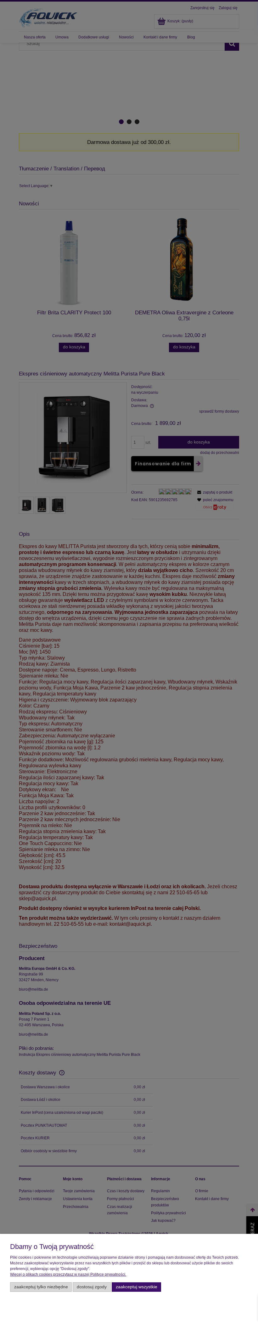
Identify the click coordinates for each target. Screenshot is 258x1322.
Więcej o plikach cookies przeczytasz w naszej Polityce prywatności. (68, 1274)
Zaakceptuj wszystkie (136, 1287)
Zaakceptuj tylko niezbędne (41, 1287)
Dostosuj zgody (92, 1287)
